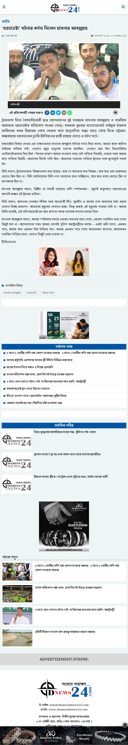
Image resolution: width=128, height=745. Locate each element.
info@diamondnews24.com (69, 705)
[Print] (115, 112)
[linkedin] (52, 112)
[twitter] (58, 112)
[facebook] (47, 112)
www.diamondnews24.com (68, 709)
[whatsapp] (69, 112)
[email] (64, 112)
